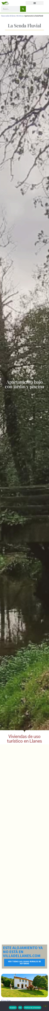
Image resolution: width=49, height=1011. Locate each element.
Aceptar (13, 1007)
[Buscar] (23, 9)
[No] (45, 1006)
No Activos (20, 16)
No (20, 1007)
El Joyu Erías (5, 1000)
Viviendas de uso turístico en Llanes (24, 738)
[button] (35, 3)
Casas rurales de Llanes (8, 16)
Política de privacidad (32, 1007)
